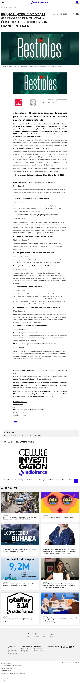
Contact (51, 636)
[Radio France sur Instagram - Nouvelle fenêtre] (67, 647)
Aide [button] (28, 636)
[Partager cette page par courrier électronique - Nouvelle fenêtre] (77, 14)
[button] (77, 2)
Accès (44, 636)
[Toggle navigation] (2, 2)
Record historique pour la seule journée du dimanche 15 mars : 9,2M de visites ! (18, 585)
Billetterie (37, 646)
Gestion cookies (6, 670)
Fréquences (36, 636)
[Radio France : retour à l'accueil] (39, 2)
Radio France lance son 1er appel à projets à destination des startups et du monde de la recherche (18, 620)
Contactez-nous (26, 646)
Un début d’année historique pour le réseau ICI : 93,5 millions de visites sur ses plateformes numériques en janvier (60, 620)
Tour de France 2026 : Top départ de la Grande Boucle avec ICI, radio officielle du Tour (19, 518)
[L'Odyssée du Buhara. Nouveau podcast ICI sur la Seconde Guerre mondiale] (20, 535)
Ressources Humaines (11, 647)
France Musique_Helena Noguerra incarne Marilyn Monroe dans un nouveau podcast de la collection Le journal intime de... (59, 585)
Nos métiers (11, 652)
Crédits (3, 681)
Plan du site (4, 678)
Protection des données (8, 668)
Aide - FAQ (24, 649)
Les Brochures (38, 650)
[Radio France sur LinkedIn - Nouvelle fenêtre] (73, 647)
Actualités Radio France (53, 647)
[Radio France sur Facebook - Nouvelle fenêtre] (61, 647)
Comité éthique (26, 652)
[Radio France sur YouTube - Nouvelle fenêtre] (70, 647)
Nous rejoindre (12, 653)
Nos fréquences (6, 676)
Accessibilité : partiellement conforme (13, 673)
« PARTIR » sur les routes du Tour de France (58, 517)
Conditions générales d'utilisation (11, 665)
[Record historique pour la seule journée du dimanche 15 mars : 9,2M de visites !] (20, 569)
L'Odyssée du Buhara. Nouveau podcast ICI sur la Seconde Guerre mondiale (19, 550)
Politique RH (12, 650)
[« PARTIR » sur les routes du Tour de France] (60, 502)
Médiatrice (24, 650)
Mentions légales (6, 663)
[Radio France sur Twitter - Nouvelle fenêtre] (64, 647)
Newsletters (38, 649)
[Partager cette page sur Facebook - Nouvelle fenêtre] (70, 14)
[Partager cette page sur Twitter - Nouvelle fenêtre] (73, 14)
